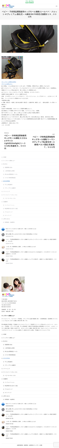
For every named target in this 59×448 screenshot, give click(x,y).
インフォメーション (10, 205)
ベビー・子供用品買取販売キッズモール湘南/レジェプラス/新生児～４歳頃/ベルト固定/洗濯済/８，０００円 (31, 260)
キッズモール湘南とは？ (9, 160)
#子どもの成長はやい (7, 84)
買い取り (5, 164)
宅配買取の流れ (8, 167)
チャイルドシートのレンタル (10, 194)
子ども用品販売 (8, 184)
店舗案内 (5, 201)
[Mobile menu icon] (56, 6)
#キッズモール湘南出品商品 (9, 82)
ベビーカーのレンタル (10, 198)
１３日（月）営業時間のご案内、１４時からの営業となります (21, 246)
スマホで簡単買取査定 (10, 177)
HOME (4, 157)
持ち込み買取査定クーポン (11, 174)
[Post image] (3, 229)
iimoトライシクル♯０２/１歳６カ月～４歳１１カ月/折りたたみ (21, 228)
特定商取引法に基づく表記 (11, 208)
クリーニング (6, 191)
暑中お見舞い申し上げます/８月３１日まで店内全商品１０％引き (21, 234)
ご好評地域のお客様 (10, 170)
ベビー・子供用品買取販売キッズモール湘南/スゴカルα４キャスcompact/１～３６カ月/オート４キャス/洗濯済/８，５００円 (31, 252)
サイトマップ (8, 215)
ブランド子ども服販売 (10, 188)
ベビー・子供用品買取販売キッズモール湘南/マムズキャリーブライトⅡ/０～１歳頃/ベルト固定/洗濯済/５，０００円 (31, 240)
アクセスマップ (8, 212)
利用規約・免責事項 (10, 222)
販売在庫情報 (6, 181)
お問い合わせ (6, 218)
